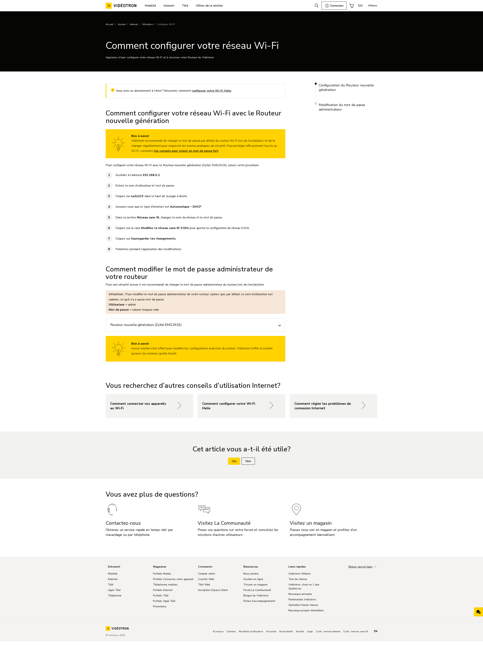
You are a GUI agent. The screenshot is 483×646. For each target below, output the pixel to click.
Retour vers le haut (360, 566)
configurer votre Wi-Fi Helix (211, 91)
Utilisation (147, 24)
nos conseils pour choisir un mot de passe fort (186, 151)
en (375, 631)
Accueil (109, 24)
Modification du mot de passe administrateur (342, 107)
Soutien (122, 24)
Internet (134, 24)
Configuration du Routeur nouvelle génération (346, 87)
